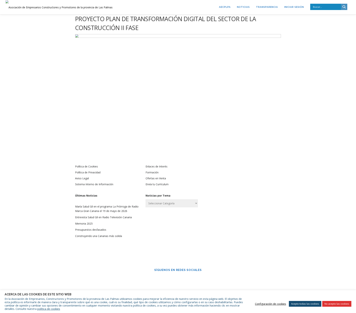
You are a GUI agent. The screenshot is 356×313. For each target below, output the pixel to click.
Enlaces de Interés (156, 166)
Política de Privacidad (87, 172)
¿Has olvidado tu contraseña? (248, 239)
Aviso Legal (82, 178)
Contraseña (230, 196)
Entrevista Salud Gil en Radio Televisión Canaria (103, 217)
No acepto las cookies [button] (336, 303)
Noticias (243, 7)
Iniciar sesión (294, 7)
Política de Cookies (86, 166)
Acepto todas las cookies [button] (305, 303)
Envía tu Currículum (157, 184)
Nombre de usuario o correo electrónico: (242, 176)
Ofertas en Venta (156, 178)
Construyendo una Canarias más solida (98, 236)
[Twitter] (183, 278)
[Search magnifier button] (344, 7)
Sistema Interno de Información (94, 184)
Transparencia (267, 7)
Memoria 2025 (84, 223)
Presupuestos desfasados (90, 229)
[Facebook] (173, 278)
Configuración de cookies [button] (270, 303)
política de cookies (48, 308)
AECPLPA (225, 7)
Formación (152, 172)
